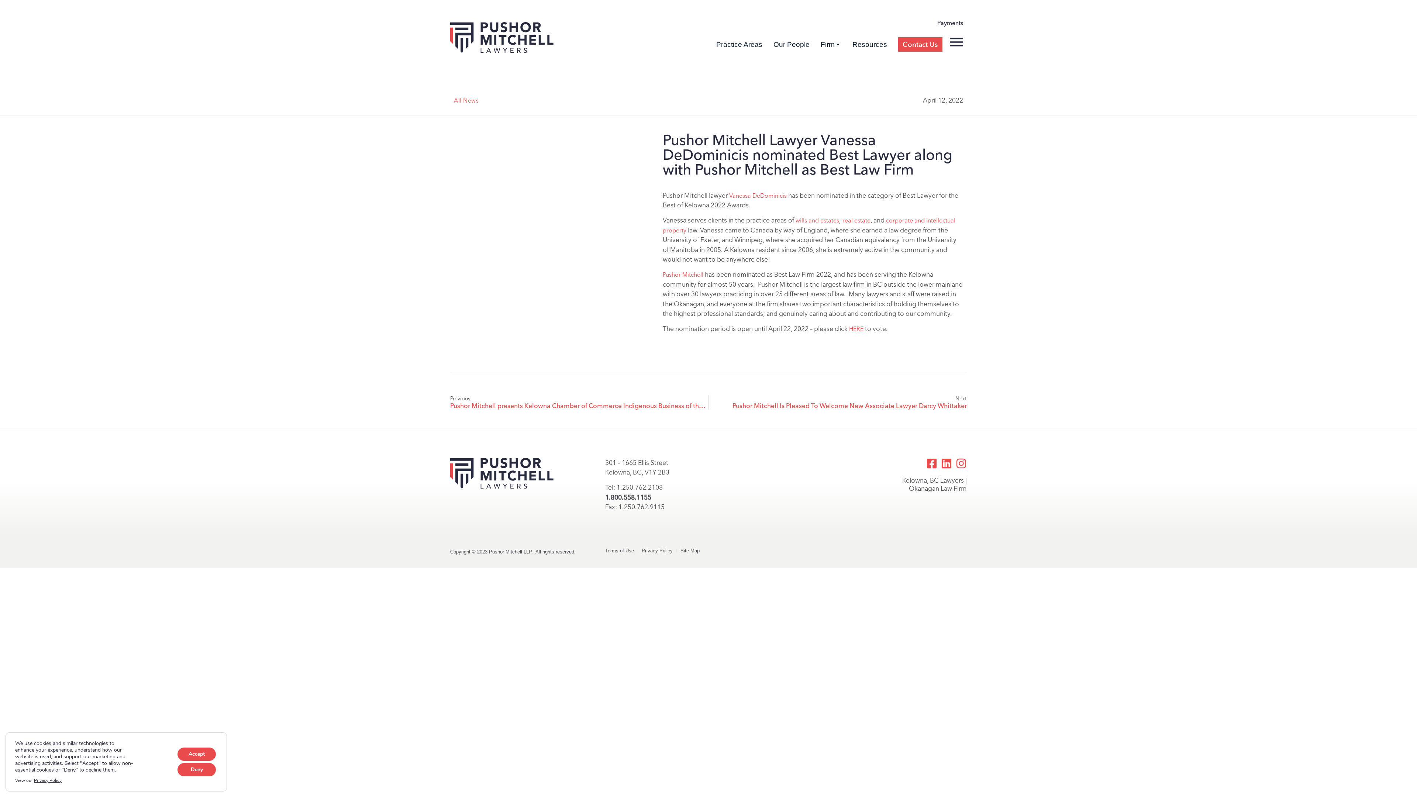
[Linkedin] (946, 463)
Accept (197, 754)
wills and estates (817, 220)
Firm (828, 44)
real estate (856, 220)
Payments (950, 23)
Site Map (690, 550)
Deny (197, 769)
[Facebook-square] (931, 463)
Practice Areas (739, 44)
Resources (869, 44)
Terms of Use (619, 550)
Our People (791, 44)
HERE (856, 328)
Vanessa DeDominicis (758, 195)
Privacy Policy (657, 550)
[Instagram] (961, 463)
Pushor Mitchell (683, 274)
